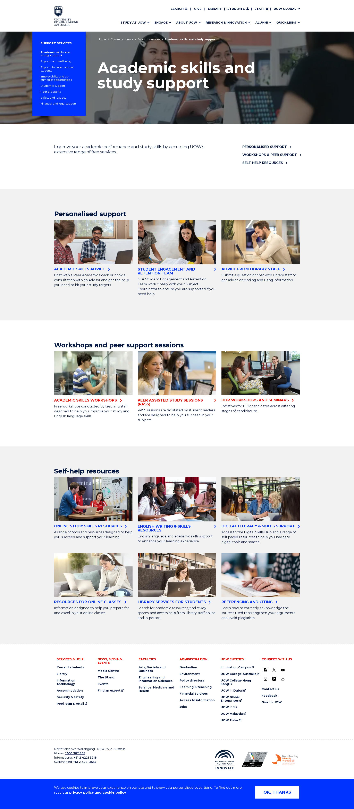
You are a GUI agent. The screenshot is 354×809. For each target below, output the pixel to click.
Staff (259, 9)
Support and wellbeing (56, 61)
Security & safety (70, 697)
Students (236, 9)
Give (197, 9)
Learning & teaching (196, 687)
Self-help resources (262, 163)
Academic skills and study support (55, 53)
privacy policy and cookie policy (97, 792)
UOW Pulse (229, 720)
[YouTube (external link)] (283, 670)
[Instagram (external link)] (265, 679)
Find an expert (109, 690)
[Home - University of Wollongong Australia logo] (66, 16)
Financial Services (194, 693)
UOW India (229, 707)
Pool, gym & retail (70, 703)
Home (102, 39)
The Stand (106, 677)
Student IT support (53, 85)
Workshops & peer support (269, 155)
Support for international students (57, 69)
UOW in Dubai (232, 690)
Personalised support (264, 147)
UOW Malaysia (232, 714)
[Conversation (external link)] (283, 679)
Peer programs (51, 91)
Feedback (269, 695)
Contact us (270, 689)
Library (215, 9)
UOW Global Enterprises (230, 698)
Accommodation (70, 690)
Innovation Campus (236, 667)
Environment (190, 674)
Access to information (197, 700)
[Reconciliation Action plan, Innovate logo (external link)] (225, 759)
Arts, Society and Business (152, 669)
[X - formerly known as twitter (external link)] (274, 670)
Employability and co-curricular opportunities (56, 78)
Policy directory (192, 680)
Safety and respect (53, 97)
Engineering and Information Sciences (155, 679)
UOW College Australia (238, 674)
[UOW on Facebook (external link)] (265, 670)
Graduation (188, 667)
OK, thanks (277, 792)
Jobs (183, 707)
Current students (122, 39)
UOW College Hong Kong (236, 682)
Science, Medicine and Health (156, 689)
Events (103, 684)
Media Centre (108, 671)
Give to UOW (272, 702)
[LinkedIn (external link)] (274, 679)
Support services (148, 39)
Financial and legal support (58, 103)
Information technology (66, 682)
